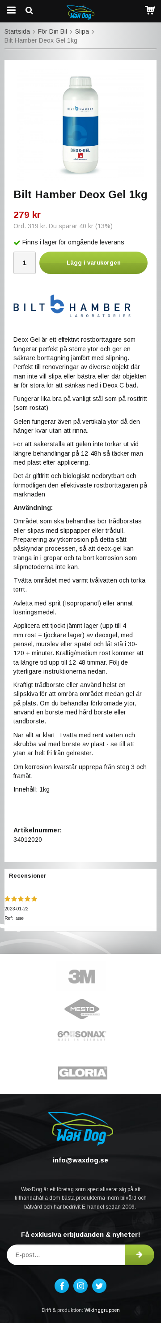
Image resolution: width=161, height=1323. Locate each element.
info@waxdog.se (80, 1160)
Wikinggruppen (102, 1310)
